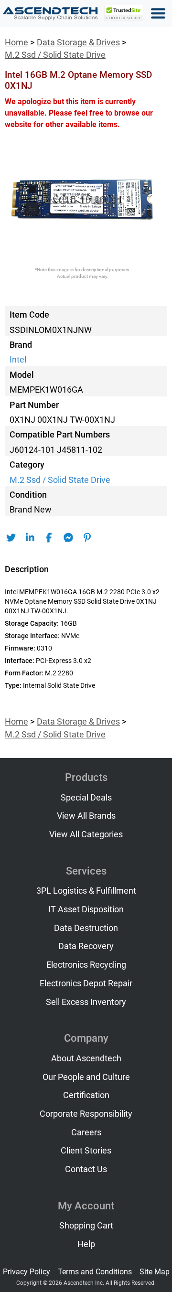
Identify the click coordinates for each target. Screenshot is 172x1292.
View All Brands (86, 816)
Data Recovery (86, 946)
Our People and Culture (86, 1077)
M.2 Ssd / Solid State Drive (55, 55)
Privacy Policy (26, 1271)
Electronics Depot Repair (86, 983)
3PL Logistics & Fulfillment (86, 891)
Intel (18, 359)
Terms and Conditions (95, 1271)
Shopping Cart (86, 1225)
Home (16, 42)
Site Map (155, 1271)
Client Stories (86, 1150)
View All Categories (86, 834)
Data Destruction (86, 928)
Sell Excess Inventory (86, 1002)
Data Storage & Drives (78, 42)
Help (86, 1244)
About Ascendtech (86, 1058)
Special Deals (86, 797)
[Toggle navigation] (158, 13)
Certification (86, 1095)
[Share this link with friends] (11, 538)
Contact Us (86, 1169)
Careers (86, 1132)
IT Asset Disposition (86, 909)
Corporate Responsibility (86, 1114)
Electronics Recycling (86, 965)
